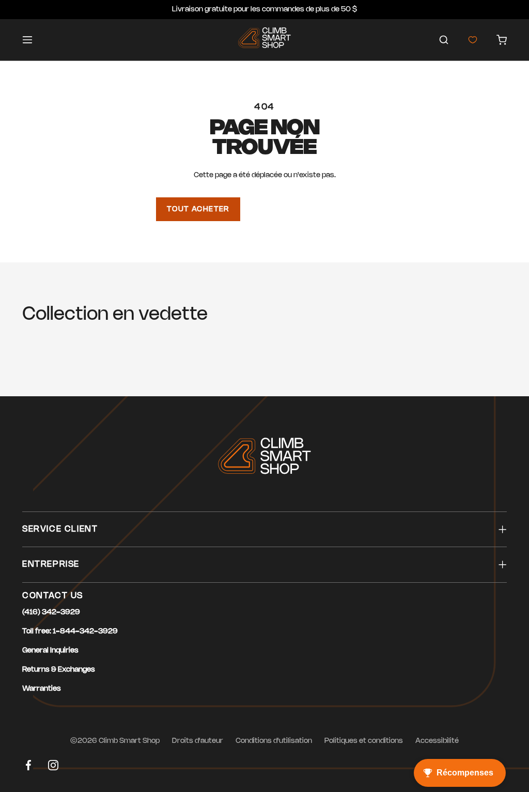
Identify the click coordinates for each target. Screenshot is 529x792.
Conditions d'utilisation (274, 741)
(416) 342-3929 (51, 612)
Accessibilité (437, 741)
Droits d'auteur (197, 741)
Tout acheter (198, 209)
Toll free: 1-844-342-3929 (70, 631)
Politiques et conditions (363, 741)
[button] (444, 40)
